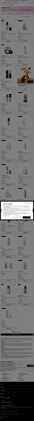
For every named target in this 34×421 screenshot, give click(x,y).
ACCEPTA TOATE (26, 217)
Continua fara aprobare (28, 202)
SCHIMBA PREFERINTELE (18, 217)
